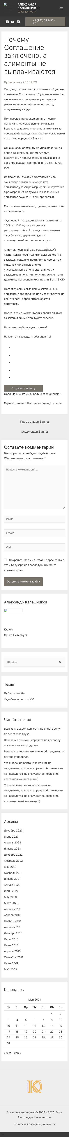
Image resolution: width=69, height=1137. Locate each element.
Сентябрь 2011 (13, 957)
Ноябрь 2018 (12, 921)
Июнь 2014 (11, 945)
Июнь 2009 (11, 963)
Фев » (17, 1053)
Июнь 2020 (11, 891)
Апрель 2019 (12, 915)
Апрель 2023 (12, 842)
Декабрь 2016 (13, 933)
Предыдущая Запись (35, 421)
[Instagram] (18, 22)
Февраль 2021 (13, 873)
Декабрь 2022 (13, 854)
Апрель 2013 (12, 951)
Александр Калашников (29, 6)
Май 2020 (10, 897)
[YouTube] (12, 22)
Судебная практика (16, 699)
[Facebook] (7, 22)
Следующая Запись (35, 431)
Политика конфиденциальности (35, 1124)
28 (43, 1037)
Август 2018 (12, 927)
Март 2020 (11, 903)
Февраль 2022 (13, 860)
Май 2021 (10, 866)
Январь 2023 (12, 848)
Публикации (12, 82)
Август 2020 (12, 884)
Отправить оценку (23, 388)
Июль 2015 (11, 939)
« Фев (7, 1053)
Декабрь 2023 (13, 830)
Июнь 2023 (11, 836)
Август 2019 (12, 909)
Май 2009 (10, 969)
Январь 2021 (12, 878)
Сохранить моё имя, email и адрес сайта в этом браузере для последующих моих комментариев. (34, 565)
